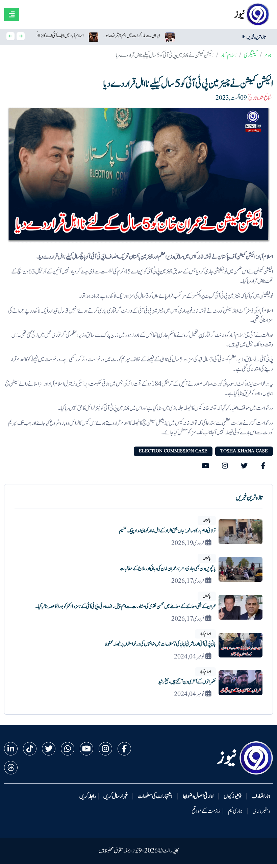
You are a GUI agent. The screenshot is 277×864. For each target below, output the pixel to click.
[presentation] (10, 36)
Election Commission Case (173, 451)
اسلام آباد (228, 55)
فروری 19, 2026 (187, 543)
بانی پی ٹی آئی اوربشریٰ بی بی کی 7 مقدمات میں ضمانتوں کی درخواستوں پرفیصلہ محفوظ (160, 644)
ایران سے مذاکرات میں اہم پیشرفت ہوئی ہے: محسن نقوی (131, 35)
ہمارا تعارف (261, 796)
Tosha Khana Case (244, 451)
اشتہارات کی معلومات (155, 796)
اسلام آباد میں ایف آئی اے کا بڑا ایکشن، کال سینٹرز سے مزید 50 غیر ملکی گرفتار (54, 35)
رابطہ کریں (87, 796)
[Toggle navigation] (11, 14)
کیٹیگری (250, 55)
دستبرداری (261, 811)
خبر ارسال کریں (115, 796)
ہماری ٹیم (235, 811)
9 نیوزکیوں (233, 796)
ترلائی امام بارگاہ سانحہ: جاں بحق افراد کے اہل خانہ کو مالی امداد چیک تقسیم (167, 531)
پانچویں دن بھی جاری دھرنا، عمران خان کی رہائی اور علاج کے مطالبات (168, 569)
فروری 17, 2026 (187, 581)
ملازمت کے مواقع (206, 811)
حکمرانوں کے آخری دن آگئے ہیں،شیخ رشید (187, 682)
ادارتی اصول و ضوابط (197, 796)
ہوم (268, 55)
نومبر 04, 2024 (189, 657)
